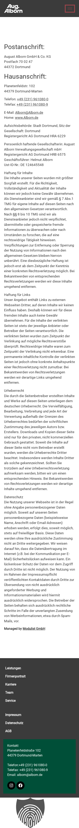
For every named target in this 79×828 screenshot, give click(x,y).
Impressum (13, 715)
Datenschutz (14, 723)
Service (10, 701)
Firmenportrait (15, 676)
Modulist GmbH (34, 629)
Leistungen (13, 668)
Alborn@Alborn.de (29, 112)
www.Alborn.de (26, 118)
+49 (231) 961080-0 (32, 99)
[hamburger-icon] (70, 9)
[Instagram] (11, 785)
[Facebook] (20, 785)
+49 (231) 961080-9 (32, 104)
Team (9, 692)
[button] (39, 813)
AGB (8, 731)
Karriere (10, 684)
